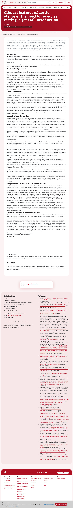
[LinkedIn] (43, 473)
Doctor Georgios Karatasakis (29, 284)
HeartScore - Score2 (21, 493)
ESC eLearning (18, 2)
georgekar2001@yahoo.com (14, 315)
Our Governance (7, 480)
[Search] (48, 3)
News (53, 2)
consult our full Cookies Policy (13, 506)
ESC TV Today (33, 480)
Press (45, 485)
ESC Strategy (7, 478)
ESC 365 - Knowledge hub (22, 481)
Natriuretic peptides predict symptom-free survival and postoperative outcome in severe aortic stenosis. (54, 445)
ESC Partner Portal (21, 496)
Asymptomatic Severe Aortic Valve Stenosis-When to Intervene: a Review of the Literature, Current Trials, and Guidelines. (53, 356)
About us (9, 7)
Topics (68, 7)
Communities (16, 7)
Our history (6, 482)
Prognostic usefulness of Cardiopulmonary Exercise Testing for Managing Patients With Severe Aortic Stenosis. (54, 421)
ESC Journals (33, 482)
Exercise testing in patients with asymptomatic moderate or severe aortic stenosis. (54, 369)
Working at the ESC (8, 488)
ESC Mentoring (20, 491)
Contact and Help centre (63, 472)
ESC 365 (24, 2)
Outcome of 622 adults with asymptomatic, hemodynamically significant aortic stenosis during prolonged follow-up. (54, 458)
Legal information (7, 483)
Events (62, 7)
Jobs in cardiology (20, 498)
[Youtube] (46, 473)
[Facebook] (41, 473)
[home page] (4, 7)
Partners (45, 483)
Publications (49, 7)
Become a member (61, 478)
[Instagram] (37, 473)
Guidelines (41, 7)
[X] (39, 473)
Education (56, 7)
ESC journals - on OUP (21, 489)
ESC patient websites (21, 500)
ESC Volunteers (20, 494)
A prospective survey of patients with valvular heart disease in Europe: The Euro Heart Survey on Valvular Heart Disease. (54, 382)
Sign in (68, 2)
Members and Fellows (48, 478)
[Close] (71, 504)
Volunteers (46, 480)
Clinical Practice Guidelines (36, 478)
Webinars (32, 485)
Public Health (25, 7)
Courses (32, 487)
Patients (45, 482)
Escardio (12, 2)
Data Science (33, 7)
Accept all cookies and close (61, 504)
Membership (60, 2)
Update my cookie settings (49, 504)
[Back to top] (69, 500)
